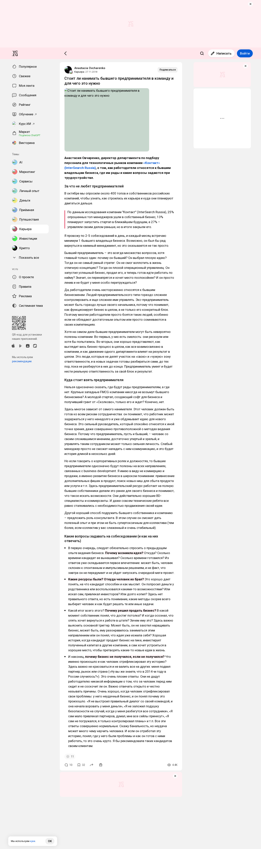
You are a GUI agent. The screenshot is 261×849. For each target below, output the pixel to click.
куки (32, 841)
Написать (224, 53)
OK (50, 841)
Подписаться (168, 69)
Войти (245, 53)
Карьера (79, 71)
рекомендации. (22, 361)
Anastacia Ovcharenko (89, 68)
